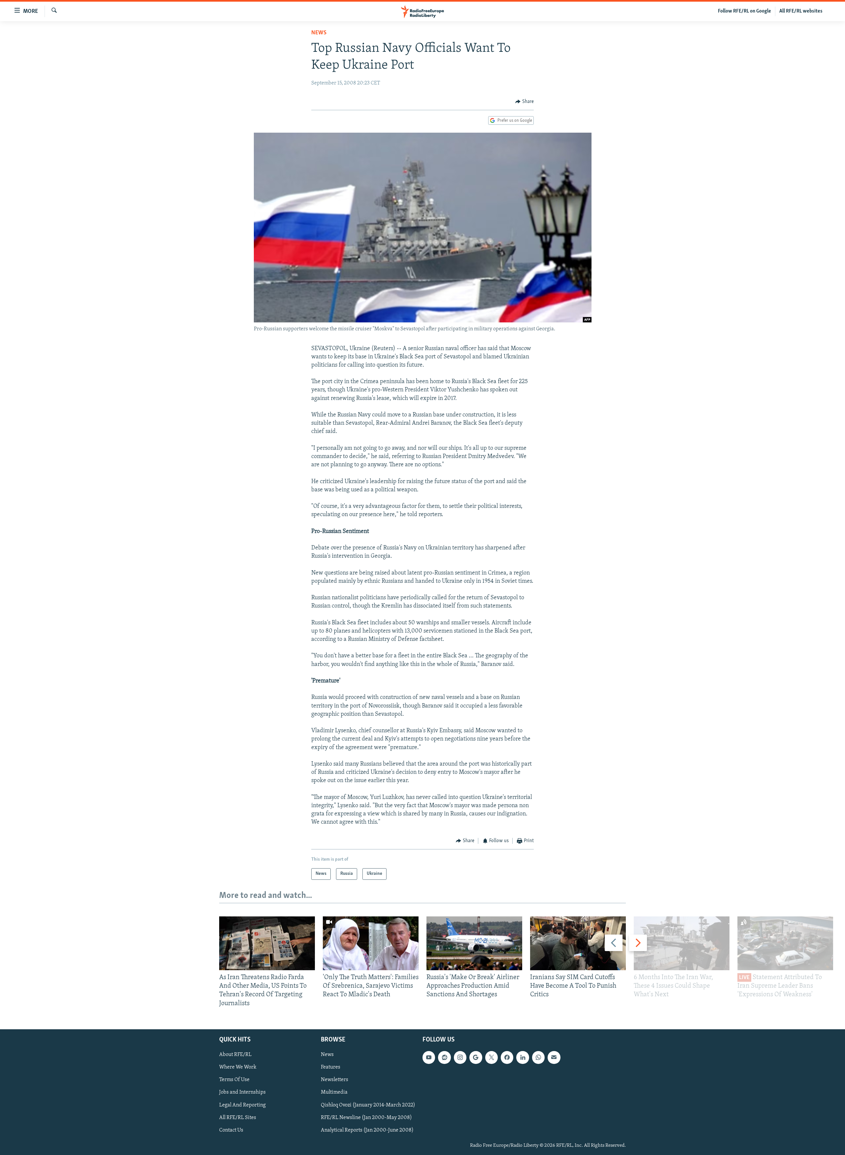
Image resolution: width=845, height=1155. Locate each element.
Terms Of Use (234, 1079)
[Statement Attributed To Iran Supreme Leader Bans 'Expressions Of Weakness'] (785, 943)
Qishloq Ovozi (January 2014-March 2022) (368, 1104)
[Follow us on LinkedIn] (522, 1057)
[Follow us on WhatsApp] (538, 1057)
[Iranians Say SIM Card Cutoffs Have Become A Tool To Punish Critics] (578, 943)
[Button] (524, 101)
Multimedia (334, 1092)
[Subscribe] (554, 1057)
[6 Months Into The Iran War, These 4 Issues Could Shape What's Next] (681, 943)
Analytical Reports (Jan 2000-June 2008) (367, 1130)
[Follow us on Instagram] (460, 1057)
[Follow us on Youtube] (428, 1057)
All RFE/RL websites (801, 11)
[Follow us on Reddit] (444, 1057)
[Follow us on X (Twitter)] (491, 1057)
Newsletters (334, 1079)
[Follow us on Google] (475, 1057)
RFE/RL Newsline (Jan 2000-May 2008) (366, 1117)
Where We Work (237, 1067)
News (318, 33)
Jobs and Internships (242, 1092)
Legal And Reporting (242, 1104)
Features (330, 1067)
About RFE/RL (235, 1054)
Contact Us (231, 1130)
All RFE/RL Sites (237, 1117)
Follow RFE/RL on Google (744, 11)
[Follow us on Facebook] (507, 1057)
